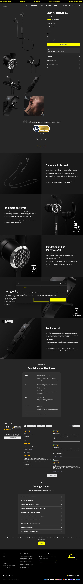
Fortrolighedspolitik (6, 567)
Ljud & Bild (69, 182)
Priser (4, 561)
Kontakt (55, 5)
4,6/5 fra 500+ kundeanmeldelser (48, 1)
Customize (41, 299)
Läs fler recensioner (52, 475)
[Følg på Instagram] (6, 575)
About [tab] (58, 287)
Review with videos (41, 425)
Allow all (57, 299)
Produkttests (48, 5)
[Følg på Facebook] (3, 575)
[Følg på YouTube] (9, 575)
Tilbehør (42, 5)
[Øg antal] (53, 39)
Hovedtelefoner (34, 5)
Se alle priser (41, 146)
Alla (25, 425)
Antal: (48, 36)
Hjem (27, 5)
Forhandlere (5, 563)
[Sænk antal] (48, 39)
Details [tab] (41, 287)
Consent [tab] (24, 287)
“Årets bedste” (67, 181)
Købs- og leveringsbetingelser (9, 565)
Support (41, 543)
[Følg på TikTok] (12, 575)
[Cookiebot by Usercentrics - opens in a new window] (61, 283)
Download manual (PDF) (41, 414)
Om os (4, 556)
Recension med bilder (31, 425)
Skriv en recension (12, 437)
